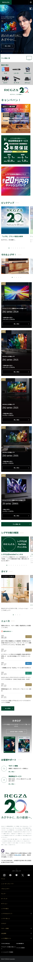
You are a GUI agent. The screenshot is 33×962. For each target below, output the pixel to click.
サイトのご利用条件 (20, 947)
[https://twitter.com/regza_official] (23, 875)
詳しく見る (11, 771)
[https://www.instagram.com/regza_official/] (4, 875)
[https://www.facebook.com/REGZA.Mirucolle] (10, 875)
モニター (3, 894)
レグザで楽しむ (5, 918)
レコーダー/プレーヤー (7, 884)
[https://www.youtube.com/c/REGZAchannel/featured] (29, 875)
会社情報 (3, 933)
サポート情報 (5, 928)
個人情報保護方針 (20, 943)
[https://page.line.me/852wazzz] (16, 875)
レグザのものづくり (6, 913)
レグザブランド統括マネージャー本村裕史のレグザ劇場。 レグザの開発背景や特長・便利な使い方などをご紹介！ (15, 557)
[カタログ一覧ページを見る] (16, 733)
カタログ (3, 923)
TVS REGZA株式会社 (5, 943)
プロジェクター (5, 889)
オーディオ (4, 898)
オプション (4, 903)
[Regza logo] (6, 2)
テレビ (3, 879)
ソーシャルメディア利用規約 (7, 952)
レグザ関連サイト (6, 938)
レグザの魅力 (5, 908)
